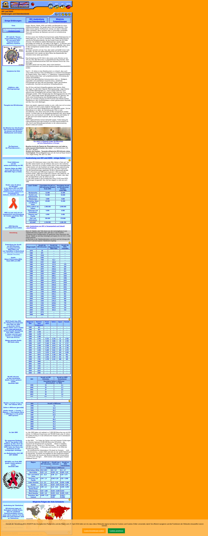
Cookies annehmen (116, 531)
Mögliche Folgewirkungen (60, 20)
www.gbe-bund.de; (15, 329)
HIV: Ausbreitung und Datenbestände (36, 20)
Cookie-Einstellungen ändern (94, 531)
